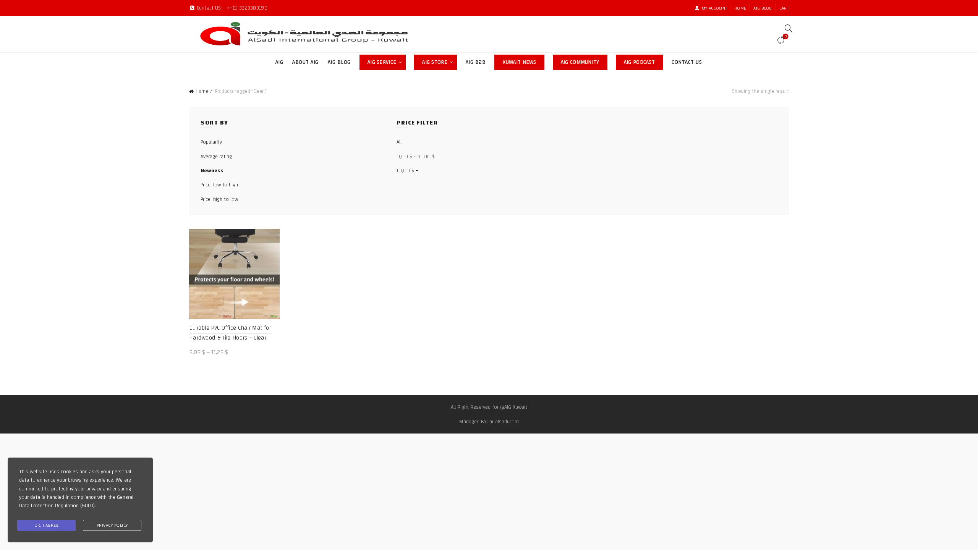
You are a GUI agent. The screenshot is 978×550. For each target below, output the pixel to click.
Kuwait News (523, 61)
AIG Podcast (643, 61)
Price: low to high (219, 185)
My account (714, 8)
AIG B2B (476, 62)
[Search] (785, 28)
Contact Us (687, 62)
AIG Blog (762, 8)
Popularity (211, 142)
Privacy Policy (112, 525)
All (399, 142)
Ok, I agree (46, 525)
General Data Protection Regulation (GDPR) (76, 501)
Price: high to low (219, 199)
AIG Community (584, 61)
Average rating (216, 157)
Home (740, 8)
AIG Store (439, 61)
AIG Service (382, 62)
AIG (279, 62)
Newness (212, 171)
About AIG (305, 62)
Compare (785, 37)
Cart (784, 8)
